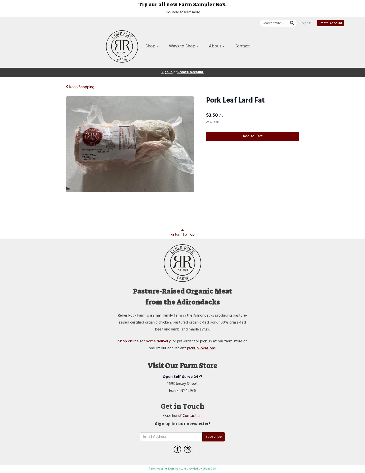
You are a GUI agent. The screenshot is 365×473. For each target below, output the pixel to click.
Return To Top (183, 234)
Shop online (128, 341)
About (215, 46)
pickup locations (201, 348)
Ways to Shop (182, 46)
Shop (150, 46)
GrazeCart (209, 468)
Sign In (307, 23)
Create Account (330, 23)
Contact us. (192, 416)
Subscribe (214, 437)
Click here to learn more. (183, 12)
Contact (242, 46)
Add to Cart (253, 136)
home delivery (158, 341)
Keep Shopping (81, 87)
